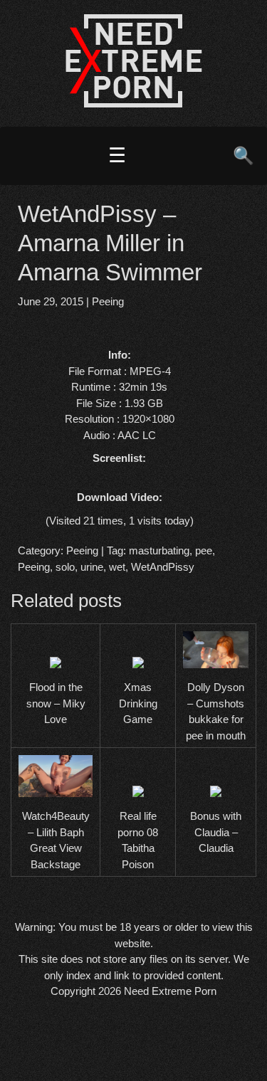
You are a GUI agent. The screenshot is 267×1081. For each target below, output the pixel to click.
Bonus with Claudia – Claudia (215, 832)
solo (65, 567)
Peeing (108, 301)
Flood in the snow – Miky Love (55, 703)
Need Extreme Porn (170, 991)
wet (117, 567)
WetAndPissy (162, 567)
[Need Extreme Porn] (134, 103)
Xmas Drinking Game (138, 703)
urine (91, 567)
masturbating (159, 550)
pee (203, 550)
